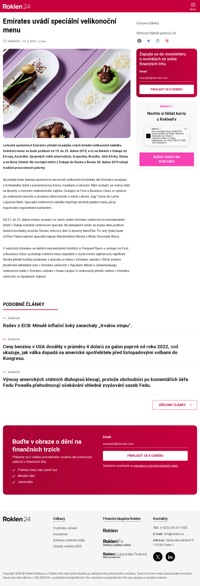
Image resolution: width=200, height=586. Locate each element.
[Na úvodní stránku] (16, 6)
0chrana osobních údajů (69, 540)
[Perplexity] (158, 41)
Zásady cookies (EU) (67, 546)
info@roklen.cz (174, 534)
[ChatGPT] (139, 41)
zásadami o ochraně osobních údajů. (156, 465)
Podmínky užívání (65, 528)
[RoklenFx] (117, 543)
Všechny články (172, 405)
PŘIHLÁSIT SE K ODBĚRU (167, 89)
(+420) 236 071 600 (173, 528)
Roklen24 (14, 41)
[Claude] (167, 41)
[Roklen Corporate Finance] (125, 555)
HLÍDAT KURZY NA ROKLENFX (166, 159)
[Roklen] (110, 530)
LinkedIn (170, 556)
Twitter (157, 556)
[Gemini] (149, 41)
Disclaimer (60, 534)
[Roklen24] (5, 41)
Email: (143, 71)
